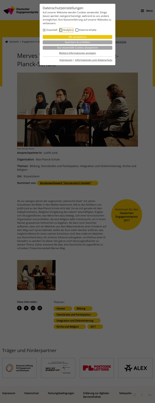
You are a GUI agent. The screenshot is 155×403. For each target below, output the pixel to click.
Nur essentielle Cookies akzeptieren (77, 47)
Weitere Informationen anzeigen (77, 53)
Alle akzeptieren (77, 37)
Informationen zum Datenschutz (93, 60)
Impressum (66, 60)
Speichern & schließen (77, 42)
